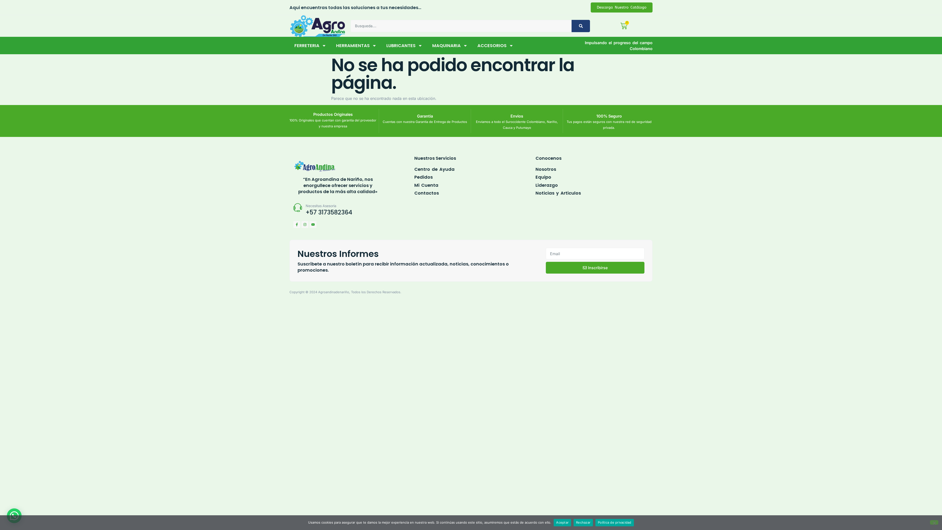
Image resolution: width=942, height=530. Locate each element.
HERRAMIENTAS (353, 45)
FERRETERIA (306, 45)
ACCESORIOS (492, 45)
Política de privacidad (614, 522)
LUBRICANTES (401, 45)
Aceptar (562, 522)
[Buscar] (581, 26)
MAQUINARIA (446, 45)
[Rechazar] (934, 522)
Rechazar (583, 522)
